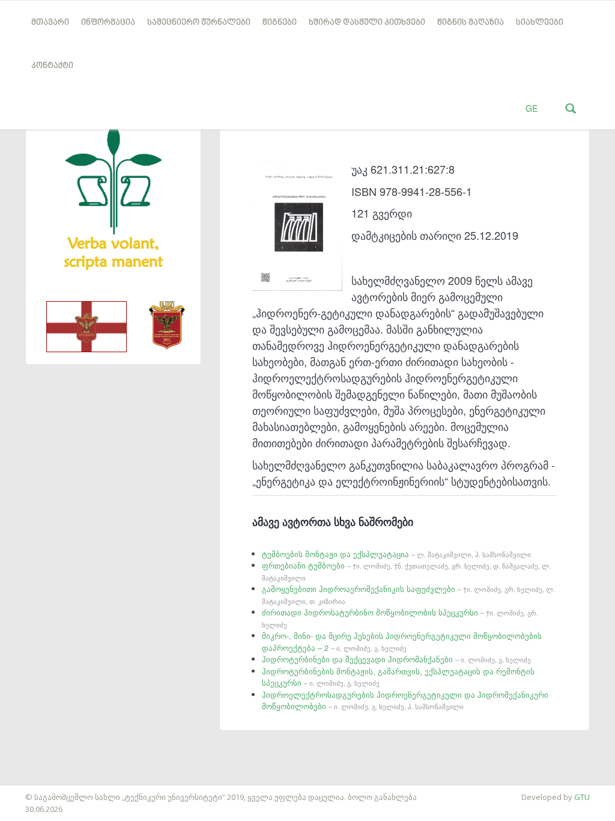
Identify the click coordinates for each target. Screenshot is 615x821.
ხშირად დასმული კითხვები (367, 22)
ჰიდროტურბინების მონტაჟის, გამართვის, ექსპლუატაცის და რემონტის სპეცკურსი (398, 677)
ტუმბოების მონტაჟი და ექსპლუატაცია (396, 554)
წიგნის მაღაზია (470, 22)
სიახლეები (539, 22)
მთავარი (50, 22)
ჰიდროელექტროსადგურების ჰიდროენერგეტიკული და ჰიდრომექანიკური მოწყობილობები (405, 700)
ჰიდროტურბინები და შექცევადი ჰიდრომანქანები (396, 659)
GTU (582, 797)
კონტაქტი (52, 66)
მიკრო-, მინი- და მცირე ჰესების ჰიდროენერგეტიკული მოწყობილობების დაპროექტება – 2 (402, 641)
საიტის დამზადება (35, 791)
